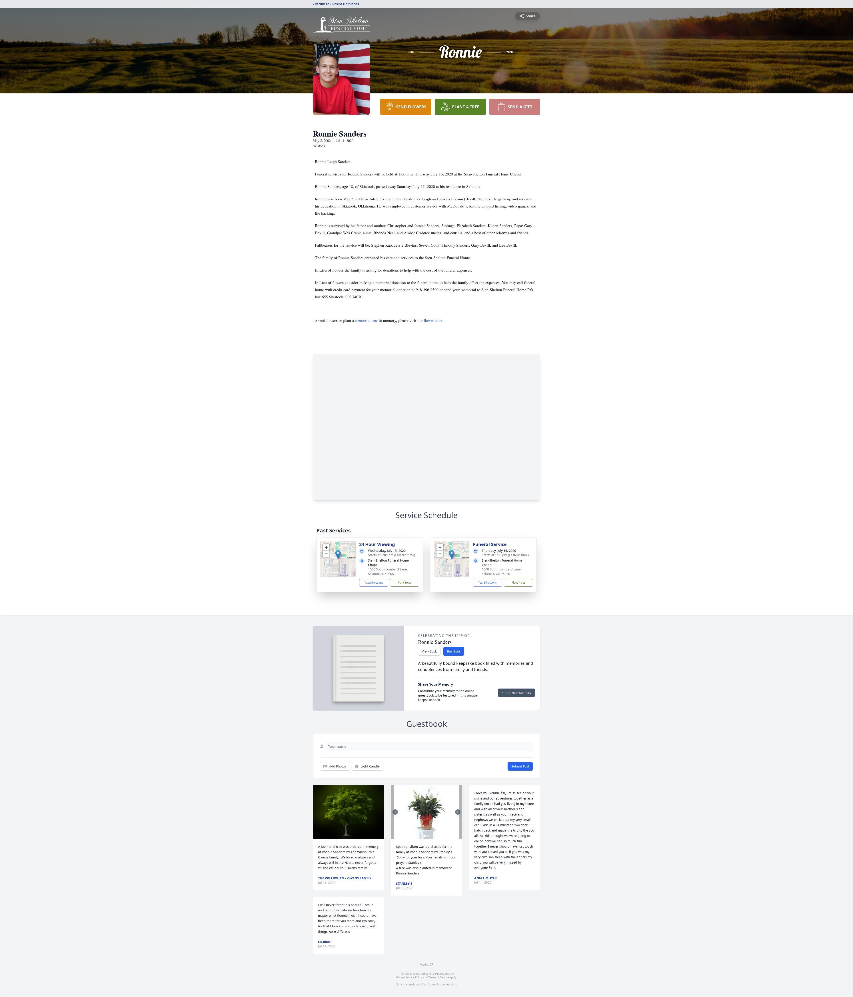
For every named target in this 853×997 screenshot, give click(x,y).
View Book (429, 651)
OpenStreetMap (431, 984)
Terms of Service (438, 977)
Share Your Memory (516, 693)
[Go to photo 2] (428, 836)
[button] (338, 554)
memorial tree (366, 320)
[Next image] (457, 812)
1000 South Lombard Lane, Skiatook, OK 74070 (388, 571)
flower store (433, 320)
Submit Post (520, 766)
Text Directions (374, 582)
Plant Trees (405, 582)
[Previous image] (395, 812)
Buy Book (453, 651)
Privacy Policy (414, 977)
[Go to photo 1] (425, 836)
